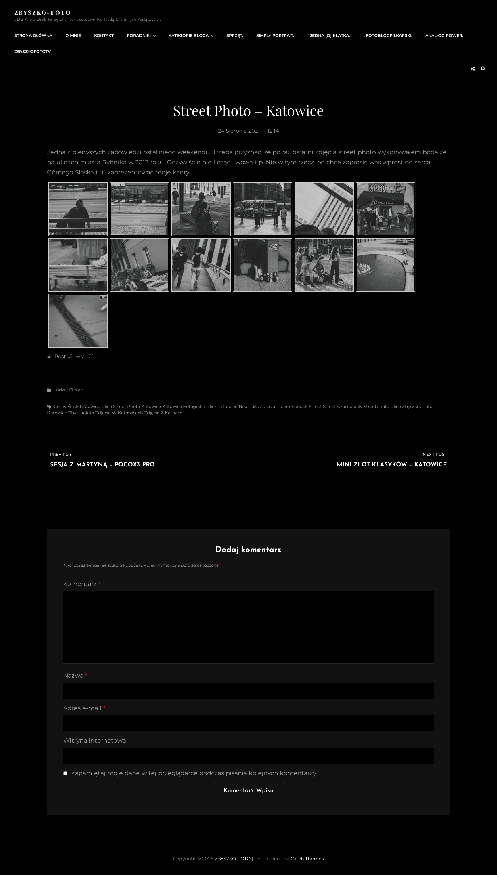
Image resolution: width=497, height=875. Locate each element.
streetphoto (376, 406)
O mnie (73, 35)
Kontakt (104, 35)
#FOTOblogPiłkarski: (387, 35)
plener (283, 406)
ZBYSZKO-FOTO (42, 12)
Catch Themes (307, 858)
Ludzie (60, 389)
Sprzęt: (234, 35)
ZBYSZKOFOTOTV (32, 51)
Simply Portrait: (275, 35)
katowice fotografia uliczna (192, 406)
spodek (300, 406)
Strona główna (33, 35)
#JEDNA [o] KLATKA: (328, 35)
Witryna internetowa (94, 740)
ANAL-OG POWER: (444, 35)
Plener (76, 389)
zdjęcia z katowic (163, 412)
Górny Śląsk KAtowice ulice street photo (96, 406)
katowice (151, 406)
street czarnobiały (342, 406)
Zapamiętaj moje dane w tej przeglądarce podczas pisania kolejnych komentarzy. (194, 773)
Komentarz (82, 583)
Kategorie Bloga (189, 35)
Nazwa (75, 675)
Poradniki (139, 35)
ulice (395, 406)
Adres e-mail (84, 708)
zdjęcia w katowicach (119, 412)
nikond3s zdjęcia (257, 406)
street (315, 406)
